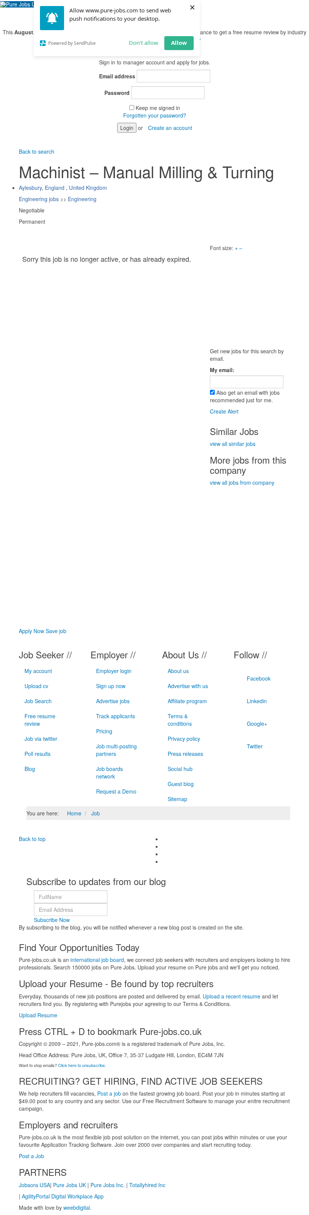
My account (38, 671)
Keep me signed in (158, 107)
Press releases (185, 753)
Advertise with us (188, 686)
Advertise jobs (113, 701)
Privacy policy (184, 738)
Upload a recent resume (231, 996)
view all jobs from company (242, 482)
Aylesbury (30, 187)
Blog (29, 768)
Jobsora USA (34, 1185)
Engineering (82, 199)
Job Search (38, 701)
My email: (222, 370)
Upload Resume (38, 1015)
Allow (179, 42)
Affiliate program (187, 701)
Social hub (180, 768)
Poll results (37, 753)
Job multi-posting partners (116, 749)
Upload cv (36, 686)
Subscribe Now (52, 919)
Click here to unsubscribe (81, 1065)
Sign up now (110, 686)
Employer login (114, 671)
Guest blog (181, 784)
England (54, 187)
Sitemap (177, 799)
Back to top (32, 839)
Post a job (109, 1093)
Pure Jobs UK (69, 1185)
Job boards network (109, 772)
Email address (117, 76)
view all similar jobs (232, 443)
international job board (97, 959)
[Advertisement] (259, 299)
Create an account (170, 127)
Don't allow (143, 42)
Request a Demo (116, 791)
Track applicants (115, 716)
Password (117, 92)
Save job (56, 631)
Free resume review (39, 719)
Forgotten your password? (154, 115)
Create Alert (224, 411)
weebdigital (76, 1207)
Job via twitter (40, 738)
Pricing (104, 731)
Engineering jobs (39, 199)
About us (178, 671)
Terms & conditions (180, 719)
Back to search (36, 151)
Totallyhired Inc (147, 1185)
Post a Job (31, 1156)
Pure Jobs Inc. (107, 1185)
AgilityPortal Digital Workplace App (63, 1196)
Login (126, 127)
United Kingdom (88, 187)
